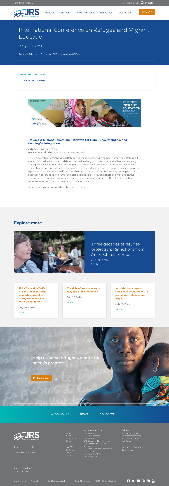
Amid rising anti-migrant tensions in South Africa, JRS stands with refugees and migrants (132, 293)
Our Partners (70, 450)
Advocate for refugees (131, 436)
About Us (49, 12)
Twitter (133, 481)
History (68, 433)
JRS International (24, 3)
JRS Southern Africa (92, 454)
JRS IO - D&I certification (105, 481)
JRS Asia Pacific (90, 433)
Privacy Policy (36, 481)
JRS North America (92, 436)
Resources (106, 12)
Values (68, 436)
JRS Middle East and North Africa (98, 449)
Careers (68, 441)
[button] (142, 3)
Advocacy (34, 54)
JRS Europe (89, 438)
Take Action (124, 12)
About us (70, 430)
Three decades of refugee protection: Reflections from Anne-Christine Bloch (118, 249)
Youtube (153, 481)
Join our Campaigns (130, 433)
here (83, 187)
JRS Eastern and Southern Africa (97, 441)
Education (46, 54)
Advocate (107, 414)
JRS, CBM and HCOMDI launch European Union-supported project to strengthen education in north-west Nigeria (33, 295)
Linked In (148, 481)
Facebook (128, 481)
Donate (147, 12)
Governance (70, 438)
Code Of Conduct (82, 481)
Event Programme (34, 80)
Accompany (60, 414)
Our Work (64, 12)
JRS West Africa (90, 456)
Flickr (138, 481)
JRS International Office (66, 54)
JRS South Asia (90, 451)
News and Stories (85, 12)
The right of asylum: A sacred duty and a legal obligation (84, 290)
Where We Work (93, 430)
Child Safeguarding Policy (58, 481)
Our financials (20, 481)
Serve (84, 414)
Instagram (143, 481)
